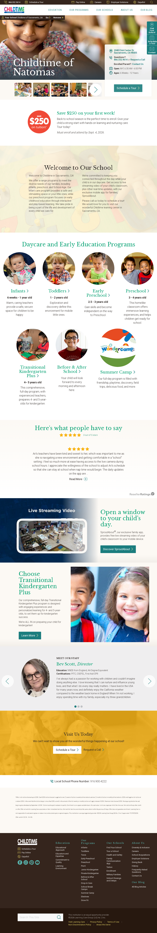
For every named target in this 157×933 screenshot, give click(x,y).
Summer (116, 372)
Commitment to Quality (62, 861)
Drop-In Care (86, 883)
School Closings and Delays (114, 879)
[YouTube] (37, 862)
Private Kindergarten (90, 873)
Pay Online (80, 2)
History (135, 866)
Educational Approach (61, 848)
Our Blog (146, 10)
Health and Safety (114, 855)
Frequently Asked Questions (139, 870)
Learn (28, 635)
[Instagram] (25, 862)
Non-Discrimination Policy (79, 924)
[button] (75, 706)
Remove (57, 17)
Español (141, 2)
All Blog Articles (139, 887)
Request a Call (137, 59)
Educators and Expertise (62, 855)
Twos (83, 855)
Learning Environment (61, 867)
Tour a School (113, 851)
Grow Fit (84, 900)
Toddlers (85, 851)
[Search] (59, 917)
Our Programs (79, 10)
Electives (85, 896)
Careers (98, 2)
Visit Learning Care (76, 922)
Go (47, 17)
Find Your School (114, 847)
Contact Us (138, 64)
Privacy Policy (96, 922)
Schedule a (126, 88)
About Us (127, 10)
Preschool (85, 862)
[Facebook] (20, 862)
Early (96, 293)
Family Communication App (114, 861)
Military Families (114, 874)
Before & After (72, 369)
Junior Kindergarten (89, 869)
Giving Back (137, 862)
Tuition (109, 867)
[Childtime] (12, 9)
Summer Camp (87, 893)
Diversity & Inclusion (141, 847)
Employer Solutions (119, 2)
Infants (84, 847)
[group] (23, 90)
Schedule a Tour (36, 2)
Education (55, 10)
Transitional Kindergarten (32, 371)
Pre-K (83, 866)
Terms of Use (113, 922)
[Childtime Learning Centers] (28, 842)
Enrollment (111, 871)
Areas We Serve (103, 924)
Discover (116, 549)
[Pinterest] (31, 862)
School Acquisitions (141, 855)
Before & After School (87, 878)
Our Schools (104, 10)
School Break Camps (87, 888)
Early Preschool (88, 858)
